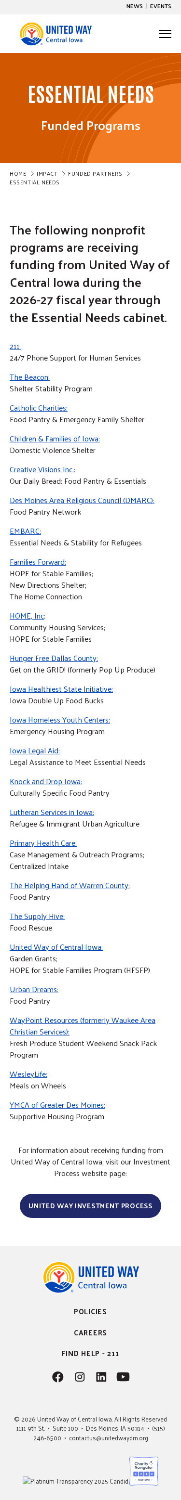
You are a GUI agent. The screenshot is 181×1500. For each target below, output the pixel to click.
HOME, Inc (27, 615)
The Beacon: (30, 377)
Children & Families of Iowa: (55, 438)
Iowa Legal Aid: (35, 750)
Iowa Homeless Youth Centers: (60, 719)
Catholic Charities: (39, 407)
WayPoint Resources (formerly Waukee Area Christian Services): (82, 1025)
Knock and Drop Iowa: (46, 781)
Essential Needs (35, 182)
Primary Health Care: (43, 843)
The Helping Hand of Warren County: (70, 885)
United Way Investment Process (90, 1206)
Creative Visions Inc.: (42, 469)
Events (160, 5)
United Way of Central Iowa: (56, 947)
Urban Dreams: (34, 989)
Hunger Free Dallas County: (54, 658)
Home (18, 173)
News (134, 5)
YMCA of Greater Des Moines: (57, 1105)
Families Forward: (38, 562)
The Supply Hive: (37, 916)
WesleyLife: (28, 1074)
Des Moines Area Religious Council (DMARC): (82, 500)
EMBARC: (25, 531)
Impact (47, 173)
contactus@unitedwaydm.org (108, 1437)
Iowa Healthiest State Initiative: (61, 689)
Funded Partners (95, 173)
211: (15, 346)
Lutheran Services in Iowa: (52, 812)
